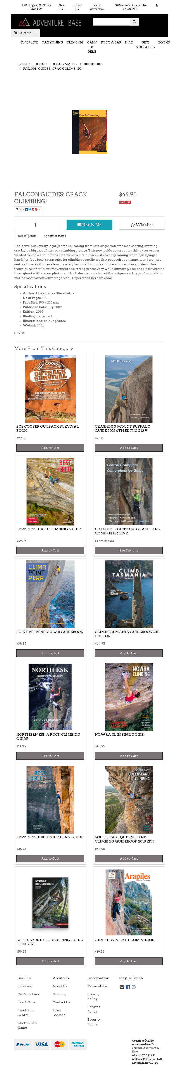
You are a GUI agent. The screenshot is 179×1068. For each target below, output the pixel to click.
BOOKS (164, 42)
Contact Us (77, 7)
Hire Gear (25, 986)
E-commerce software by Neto (145, 1048)
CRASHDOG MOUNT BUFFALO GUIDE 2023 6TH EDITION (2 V (122, 428)
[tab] (27, 236)
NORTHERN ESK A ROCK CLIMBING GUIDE (48, 736)
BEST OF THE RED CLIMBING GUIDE (48, 529)
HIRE (129, 42)
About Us (62, 7)
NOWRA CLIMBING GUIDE (119, 734)
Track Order (27, 1002)
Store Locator (59, 1013)
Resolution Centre (26, 1013)
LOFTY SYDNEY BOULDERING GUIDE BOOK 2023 (49, 942)
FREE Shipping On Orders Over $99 (36, 7)
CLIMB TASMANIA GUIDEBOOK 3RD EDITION (127, 634)
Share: (20, 209)
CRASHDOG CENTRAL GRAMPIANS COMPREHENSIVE (127, 531)
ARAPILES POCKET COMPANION (125, 940)
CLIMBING (75, 42)
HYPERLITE (28, 42)
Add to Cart (50, 447)
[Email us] (122, 987)
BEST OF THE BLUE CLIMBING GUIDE (49, 837)
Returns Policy (94, 1009)
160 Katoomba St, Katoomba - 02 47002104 (130, 7)
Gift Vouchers (28, 994)
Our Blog (59, 994)
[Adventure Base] (50, 21)
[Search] (134, 22)
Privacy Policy (94, 996)
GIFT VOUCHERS (145, 45)
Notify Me (91, 224)
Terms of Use (98, 986)
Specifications (55, 236)
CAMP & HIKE (92, 47)
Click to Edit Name (27, 1025)
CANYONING (52, 42)
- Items (24, 33)
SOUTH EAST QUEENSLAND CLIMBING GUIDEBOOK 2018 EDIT (125, 839)
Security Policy (94, 1022)
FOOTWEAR (111, 42)
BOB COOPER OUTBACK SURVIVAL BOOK (47, 428)
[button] (142, 225)
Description (27, 236)
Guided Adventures (97, 7)
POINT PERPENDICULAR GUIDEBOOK (49, 632)
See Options (128, 550)
